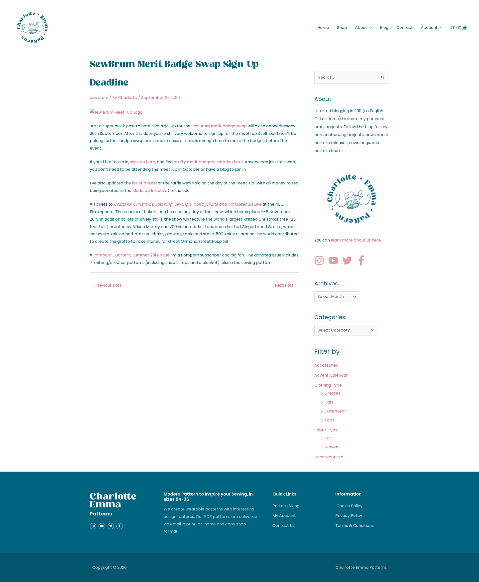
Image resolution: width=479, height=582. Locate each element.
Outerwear (335, 411)
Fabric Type (326, 430)
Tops (329, 420)
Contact (404, 27)
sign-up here (142, 162)
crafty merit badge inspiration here (208, 162)
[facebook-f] (362, 260)
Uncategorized (328, 457)
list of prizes (143, 183)
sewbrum (99, 97)
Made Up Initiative (149, 190)
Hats (329, 402)
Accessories (326, 365)
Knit (328, 438)
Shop (342, 27)
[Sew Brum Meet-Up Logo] (116, 112)
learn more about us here (356, 240)
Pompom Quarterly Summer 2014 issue (131, 255)
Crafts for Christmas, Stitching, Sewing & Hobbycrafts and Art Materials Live (187, 204)
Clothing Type (328, 385)
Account (429, 27)
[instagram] (320, 260)
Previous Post (105, 285)
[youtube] (334, 260)
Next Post (287, 285)
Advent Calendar (331, 375)
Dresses (332, 393)
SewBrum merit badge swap (219, 126)
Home (323, 27)
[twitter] (348, 260)
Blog (384, 27)
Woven (331, 447)
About (361, 27)
